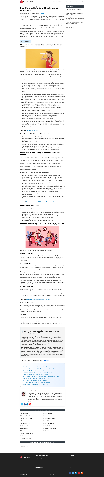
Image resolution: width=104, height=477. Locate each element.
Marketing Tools (48, 413)
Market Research (25, 430)
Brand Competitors (49, 420)
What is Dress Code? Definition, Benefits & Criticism (35, 380)
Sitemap (36, 462)
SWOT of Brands (48, 425)
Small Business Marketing (27, 433)
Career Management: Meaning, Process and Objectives (35, 366)
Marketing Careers (26, 438)
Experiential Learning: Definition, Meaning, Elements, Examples (37, 372)
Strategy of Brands (49, 423)
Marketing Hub (24, 413)
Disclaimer (68, 462)
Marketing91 (26, 2)
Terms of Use (68, 467)
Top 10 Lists (47, 430)
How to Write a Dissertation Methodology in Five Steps (35, 384)
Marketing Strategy (25, 423)
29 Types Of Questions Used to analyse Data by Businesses (36, 382)
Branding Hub (24, 428)
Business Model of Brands (51, 415)
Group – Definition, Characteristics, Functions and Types (36, 378)
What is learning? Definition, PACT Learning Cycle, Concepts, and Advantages (41, 376)
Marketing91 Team (38, 460)
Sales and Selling (26, 435)
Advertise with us (39, 467)
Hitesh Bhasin (35, 391)
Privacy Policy (68, 458)
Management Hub (25, 420)
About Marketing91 (38, 458)
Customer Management (50, 428)
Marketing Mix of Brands (50, 418)
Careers (24, 6)
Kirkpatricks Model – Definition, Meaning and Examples (35, 370)
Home (21, 6)
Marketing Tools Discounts (27, 415)
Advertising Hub (25, 425)
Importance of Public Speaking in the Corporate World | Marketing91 (38, 368)
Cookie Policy (68, 460)
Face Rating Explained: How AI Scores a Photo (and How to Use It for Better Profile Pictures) (75, 18)
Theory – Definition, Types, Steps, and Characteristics (35, 374)
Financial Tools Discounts (27, 418)
